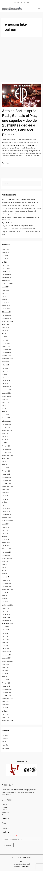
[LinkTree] (15, 2)
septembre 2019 (7, 486)
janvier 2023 (6, 384)
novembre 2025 (7, 278)
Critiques (5, 736)
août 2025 (5, 287)
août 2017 (5, 561)
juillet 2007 (5, 642)
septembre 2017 (7, 558)
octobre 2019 (6, 483)
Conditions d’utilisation (21, 867)
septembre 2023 (7, 359)
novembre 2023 (7, 352)
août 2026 (5, 249)
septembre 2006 (7, 661)
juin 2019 (5, 496)
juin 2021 (5, 437)
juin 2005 (5, 708)
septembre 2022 (7, 396)
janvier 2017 (6, 580)
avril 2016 (5, 596)
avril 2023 (5, 374)
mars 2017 (5, 577)
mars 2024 (5, 340)
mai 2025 (5, 296)
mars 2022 (5, 415)
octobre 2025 (6, 281)
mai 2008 (5, 636)
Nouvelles (22, 139)
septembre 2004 (7, 720)
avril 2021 (5, 443)
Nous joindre (6, 826)
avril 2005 (5, 711)
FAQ (21, 861)
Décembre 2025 (7, 274)
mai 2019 (5, 499)
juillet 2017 (5, 564)
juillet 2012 (5, 608)
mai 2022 (5, 409)
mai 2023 (5, 371)
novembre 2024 (7, 315)
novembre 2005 (7, 692)
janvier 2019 (6, 511)
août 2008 (5, 627)
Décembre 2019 (7, 477)
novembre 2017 (7, 552)
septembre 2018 (7, 521)
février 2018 (6, 543)
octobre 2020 (6, 452)
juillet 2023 (5, 365)
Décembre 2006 (7, 652)
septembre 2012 (7, 605)
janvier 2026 (6, 271)
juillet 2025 (5, 290)
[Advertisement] (21, 59)
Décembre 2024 (7, 312)
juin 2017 (5, 568)
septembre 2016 (7, 589)
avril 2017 (5, 574)
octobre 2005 (6, 695)
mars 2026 (5, 265)
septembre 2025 (7, 284)
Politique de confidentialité (21, 864)
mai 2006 (5, 673)
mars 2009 (5, 611)
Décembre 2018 (7, 515)
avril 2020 (5, 465)
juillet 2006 (5, 667)
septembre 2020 (7, 455)
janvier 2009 (6, 617)
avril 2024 (5, 337)
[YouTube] (28, 2)
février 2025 (6, 306)
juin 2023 (5, 368)
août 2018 (5, 524)
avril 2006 (5, 677)
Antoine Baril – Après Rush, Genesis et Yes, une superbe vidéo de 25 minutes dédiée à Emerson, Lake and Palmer (19, 123)
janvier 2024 (6, 346)
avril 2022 (5, 412)
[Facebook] (18, 2)
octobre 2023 (6, 356)
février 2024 (6, 343)
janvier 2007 (6, 649)
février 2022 (6, 418)
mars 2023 (5, 377)
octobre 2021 (6, 427)
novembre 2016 (7, 586)
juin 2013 (5, 602)
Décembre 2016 (7, 583)
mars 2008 (5, 639)
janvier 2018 (6, 546)
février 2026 (6, 268)
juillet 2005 (5, 705)
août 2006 (5, 664)
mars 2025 (5, 302)
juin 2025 (5, 293)
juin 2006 (5, 670)
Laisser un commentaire (10, 139)
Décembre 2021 (7, 421)
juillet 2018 (5, 527)
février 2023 (6, 380)
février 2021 (6, 446)
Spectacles (5, 748)
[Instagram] (25, 2)
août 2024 (5, 324)
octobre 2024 (6, 318)
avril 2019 (5, 502)
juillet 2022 (5, 402)
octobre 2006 (6, 658)
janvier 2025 (6, 309)
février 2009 (6, 614)
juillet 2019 (5, 493)
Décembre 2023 (7, 349)
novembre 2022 (7, 390)
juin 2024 (5, 331)
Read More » (6, 163)
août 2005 (5, 702)
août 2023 (5, 362)
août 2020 (5, 458)
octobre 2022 (6, 393)
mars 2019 (5, 505)
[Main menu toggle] (39, 8)
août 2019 (5, 490)
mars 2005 (5, 714)
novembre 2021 (7, 424)
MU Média (5, 742)
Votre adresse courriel (9, 836)
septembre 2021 (7, 430)
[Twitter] (21, 2)
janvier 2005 (6, 717)
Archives (4, 815)
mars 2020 (5, 468)
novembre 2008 (7, 621)
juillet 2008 (5, 630)
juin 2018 (5, 530)
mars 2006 (5, 680)
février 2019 (6, 508)
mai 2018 (5, 533)
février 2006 (6, 683)
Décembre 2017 (7, 549)
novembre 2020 (7, 449)
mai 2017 (5, 571)
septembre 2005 (7, 699)
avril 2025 (5, 299)
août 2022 (5, 399)
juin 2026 (5, 256)
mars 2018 (5, 539)
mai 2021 (5, 440)
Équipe (4, 823)
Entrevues (5, 739)
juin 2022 (5, 405)
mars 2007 (5, 645)
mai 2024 (5, 334)
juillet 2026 (5, 253)
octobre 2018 (6, 518)
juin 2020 (5, 461)
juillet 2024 (5, 327)
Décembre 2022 (7, 387)
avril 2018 (5, 536)
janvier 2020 (6, 474)
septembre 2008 (7, 624)
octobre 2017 (6, 555)
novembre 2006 (7, 655)
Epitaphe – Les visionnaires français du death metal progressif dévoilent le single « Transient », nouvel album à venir (21, 231)
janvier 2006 (6, 686)
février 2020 (6, 471)
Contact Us (5, 828)
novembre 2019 (7, 480)
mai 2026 (5, 259)
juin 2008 (5, 633)
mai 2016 (5, 592)
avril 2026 (5, 262)
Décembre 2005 (7, 689)
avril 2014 (5, 599)
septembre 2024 (7, 321)
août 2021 (5, 433)
